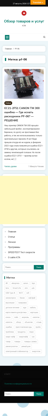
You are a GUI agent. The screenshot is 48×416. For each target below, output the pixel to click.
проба (38, 327)
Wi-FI (21, 293)
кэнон (8, 317)
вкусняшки (10, 303)
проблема (10, 332)
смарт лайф (10, 337)
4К (7, 283)
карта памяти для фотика (16, 312)
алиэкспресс (11, 298)
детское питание (12, 308)
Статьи (8, 103)
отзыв (38, 322)
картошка (34, 312)
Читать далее (10, 166)
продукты (21, 332)
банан (22, 298)
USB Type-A (10, 293)
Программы (14, 247)
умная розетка (12, 346)
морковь (25, 317)
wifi (27, 293)
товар (8, 342)
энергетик (36, 351)
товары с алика (30, 342)
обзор (18, 322)
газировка (22, 303)
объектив (29, 322)
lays (33, 283)
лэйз (16, 317)
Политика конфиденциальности (18, 384)
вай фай (32, 298)
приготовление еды (24, 327)
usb (33, 288)
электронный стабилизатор (17, 351)
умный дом (25, 346)
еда (24, 308)
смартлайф (23, 337)
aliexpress (15, 283)
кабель (33, 308)
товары (17, 342)
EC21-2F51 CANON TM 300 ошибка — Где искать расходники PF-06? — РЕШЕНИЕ (22, 114)
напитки (36, 317)
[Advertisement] (24, 200)
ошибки (9, 327)
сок (33, 337)
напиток (9, 322)
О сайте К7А (14, 257)
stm (26, 288)
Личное (12, 242)
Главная (12, 231)
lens (7, 288)
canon (25, 283)
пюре (31, 332)
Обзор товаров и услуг (24, 21)
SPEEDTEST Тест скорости (21, 252)
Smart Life (17, 288)
